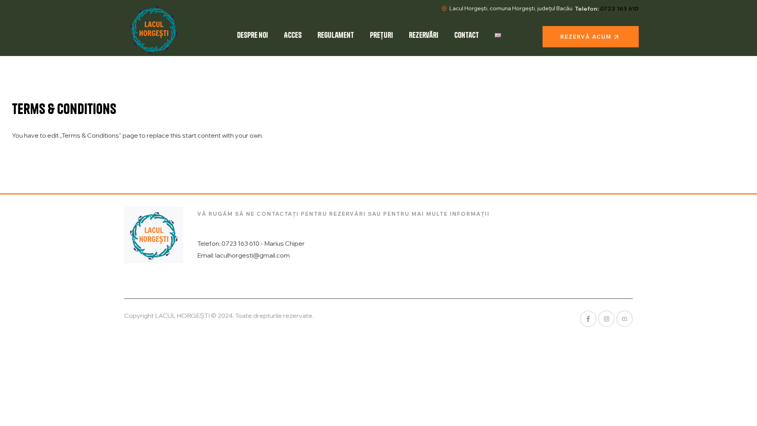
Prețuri (381, 35)
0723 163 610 (619, 8)
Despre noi (252, 35)
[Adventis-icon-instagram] (606, 318)
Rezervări (423, 35)
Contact (466, 35)
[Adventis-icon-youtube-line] (624, 318)
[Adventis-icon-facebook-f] (588, 318)
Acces (293, 35)
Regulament (335, 35)
